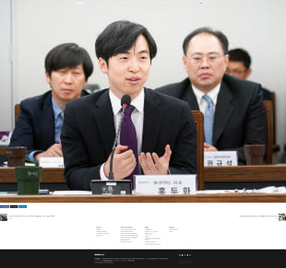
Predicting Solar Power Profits (152, 244)
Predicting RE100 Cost (150, 241)
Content (147, 236)
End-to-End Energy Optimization (128, 229)
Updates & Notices (173, 229)
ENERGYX (98, 229)
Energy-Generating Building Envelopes (130, 235)
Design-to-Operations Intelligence (129, 237)
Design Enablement (125, 239)
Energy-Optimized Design (127, 231)
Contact (171, 231)
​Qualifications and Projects (103, 233)
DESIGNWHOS (148, 229)
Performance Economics (126, 241)
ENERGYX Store (149, 233)
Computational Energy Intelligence (129, 233)
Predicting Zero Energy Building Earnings (152, 239)
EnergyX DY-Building (101, 231)
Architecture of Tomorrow (151, 231)
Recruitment (99, 235)
